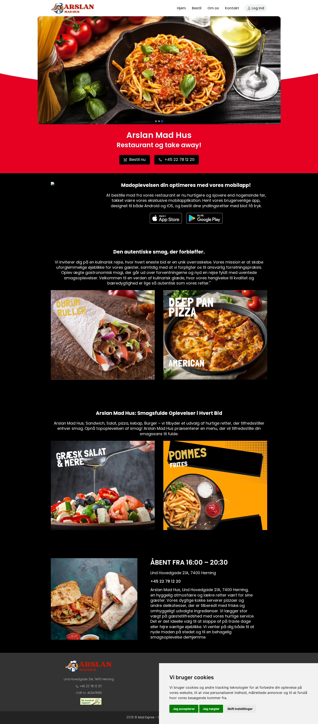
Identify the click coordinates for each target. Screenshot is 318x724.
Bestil (196, 8)
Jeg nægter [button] (211, 709)
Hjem (181, 8)
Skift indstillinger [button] (240, 709)
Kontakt (232, 8)
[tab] (156, 121)
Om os (213, 8)
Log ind (257, 8)
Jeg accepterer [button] (184, 709)
